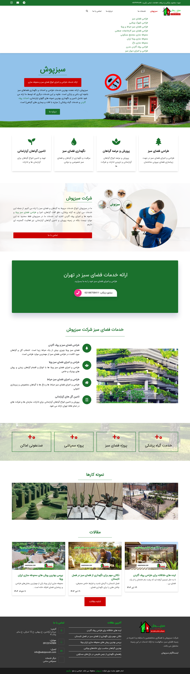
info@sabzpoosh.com (45, 652)
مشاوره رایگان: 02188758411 (99, 293)
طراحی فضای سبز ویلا (25, 212)
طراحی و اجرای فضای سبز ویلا (64, 362)
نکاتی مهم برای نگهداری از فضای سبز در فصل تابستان (95, 577)
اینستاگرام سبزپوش (169, 653)
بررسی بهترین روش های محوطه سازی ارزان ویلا (40, 577)
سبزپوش (99, 670)
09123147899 (136, 2)
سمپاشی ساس (49, 661)
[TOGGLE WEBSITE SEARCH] (87, 11)
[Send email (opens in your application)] (19, 2)
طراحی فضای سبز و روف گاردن (63, 345)
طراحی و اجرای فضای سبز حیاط (63, 379)
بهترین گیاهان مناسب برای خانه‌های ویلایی (102, 648)
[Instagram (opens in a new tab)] (13, 2)
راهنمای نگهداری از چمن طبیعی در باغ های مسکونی (98, 654)
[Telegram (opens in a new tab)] (23, 2)
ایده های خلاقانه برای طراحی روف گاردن (154, 575)
